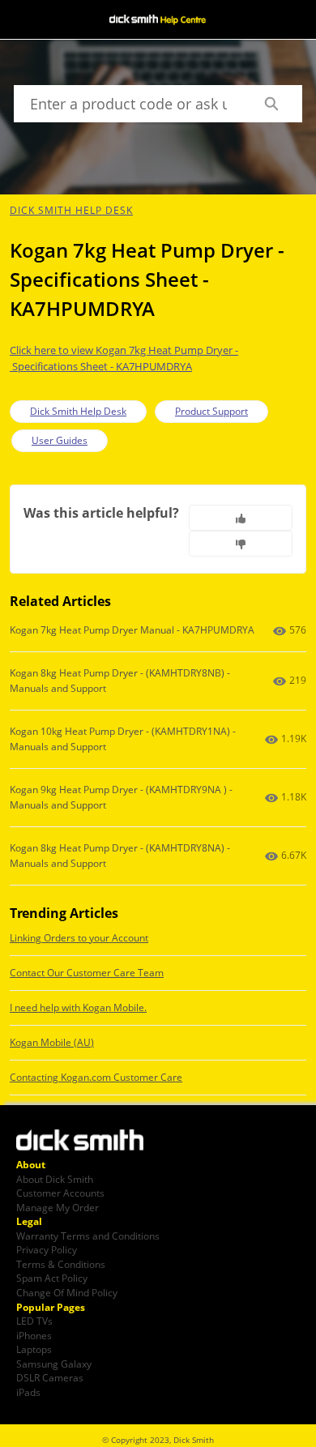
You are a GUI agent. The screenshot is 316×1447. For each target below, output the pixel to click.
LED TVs (34, 1320)
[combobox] (127, 103)
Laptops (34, 1348)
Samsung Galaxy (54, 1363)
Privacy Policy (46, 1249)
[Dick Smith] (89, 1141)
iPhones (34, 1335)
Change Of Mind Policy (66, 1292)
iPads (28, 1391)
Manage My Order (57, 1207)
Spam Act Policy (52, 1277)
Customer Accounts (60, 1192)
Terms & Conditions (60, 1263)
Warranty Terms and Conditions (88, 1235)
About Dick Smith (54, 1178)
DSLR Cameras (49, 1377)
